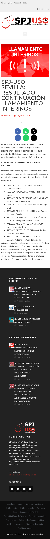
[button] (25, 34)
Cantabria (39, 504)
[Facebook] (12, 489)
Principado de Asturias (34, 524)
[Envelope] (30, 489)
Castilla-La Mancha (26, 508)
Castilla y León (11, 508)
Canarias (29, 504)
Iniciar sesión (44, 9)
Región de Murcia (25, 528)
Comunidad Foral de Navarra (15, 516)
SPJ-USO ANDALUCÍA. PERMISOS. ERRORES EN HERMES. (27, 321)
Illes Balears (31, 520)
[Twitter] (18, 489)
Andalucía (11, 504)
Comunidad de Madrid (29, 512)
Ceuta (15, 512)
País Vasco (19, 524)
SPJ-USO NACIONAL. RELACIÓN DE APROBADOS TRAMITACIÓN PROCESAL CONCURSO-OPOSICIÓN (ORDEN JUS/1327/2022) (26, 370)
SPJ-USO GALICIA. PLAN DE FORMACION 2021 (24, 308)
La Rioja (41, 520)
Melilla (9, 524)
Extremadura (11, 520)
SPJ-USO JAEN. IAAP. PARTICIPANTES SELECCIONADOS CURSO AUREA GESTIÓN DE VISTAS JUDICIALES (27, 293)
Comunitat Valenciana (37, 516)
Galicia (21, 520)
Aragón (20, 504)
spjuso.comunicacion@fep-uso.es (22, 475)
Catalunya (41, 508)
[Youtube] (24, 489)
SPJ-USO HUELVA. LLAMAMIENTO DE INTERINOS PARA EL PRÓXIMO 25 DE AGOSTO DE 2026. (26, 349)
